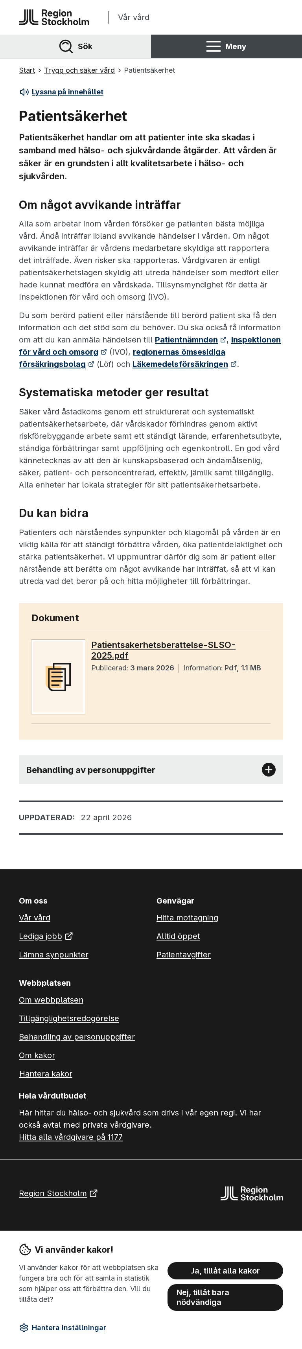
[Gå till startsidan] (54, 17)
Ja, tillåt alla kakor (225, 1270)
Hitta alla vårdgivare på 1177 (71, 1137)
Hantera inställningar (69, 1327)
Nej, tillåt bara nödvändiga (203, 1297)
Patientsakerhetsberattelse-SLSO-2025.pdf (163, 650)
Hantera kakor (45, 1073)
